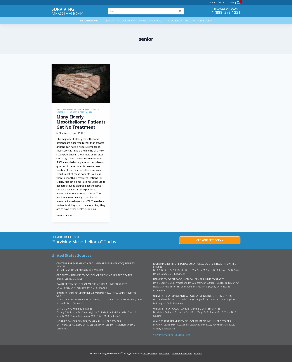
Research (61, 112)
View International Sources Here (171, 334)
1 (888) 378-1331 (226, 12)
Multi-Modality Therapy (69, 109)
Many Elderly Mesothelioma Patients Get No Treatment (81, 122)
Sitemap (198, 353)
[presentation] (81, 83)
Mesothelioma (67, 11)
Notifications (239, 2)
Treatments (86, 112)
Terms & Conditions (182, 353)
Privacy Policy (150, 353)
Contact (222, 2)
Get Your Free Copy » (209, 240)
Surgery (72, 112)
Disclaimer (164, 353)
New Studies (91, 109)
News (231, 2)
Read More (64, 215)
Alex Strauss (64, 133)
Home (212, 2)
